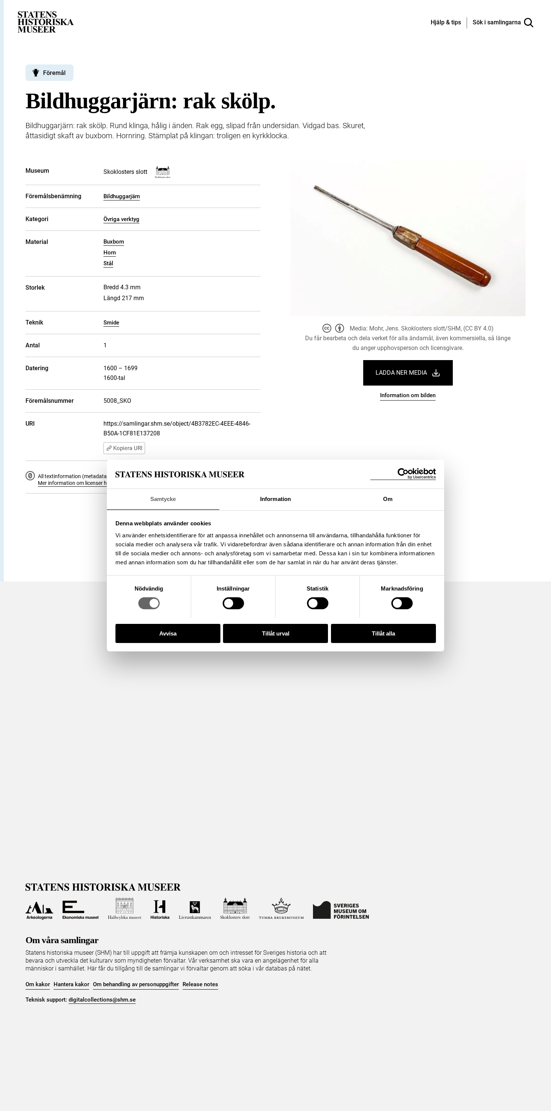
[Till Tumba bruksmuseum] (281, 908)
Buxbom (113, 241)
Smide (111, 322)
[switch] (233, 603)
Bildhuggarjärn (121, 196)
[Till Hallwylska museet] (124, 908)
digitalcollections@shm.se (102, 999)
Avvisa (168, 633)
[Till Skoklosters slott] (235, 908)
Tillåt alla (383, 633)
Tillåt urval (275, 633)
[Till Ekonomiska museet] (81, 908)
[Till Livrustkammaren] (195, 908)
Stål (108, 263)
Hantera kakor (71, 984)
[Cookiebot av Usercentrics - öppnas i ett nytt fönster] (403, 474)
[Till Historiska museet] (160, 908)
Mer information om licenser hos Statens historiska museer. (106, 483)
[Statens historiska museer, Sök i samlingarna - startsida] (46, 21)
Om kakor (37, 984)
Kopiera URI (127, 448)
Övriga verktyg (121, 219)
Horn (109, 252)
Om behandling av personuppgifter (136, 984)
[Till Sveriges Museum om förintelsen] (341, 908)
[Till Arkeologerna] (39, 908)
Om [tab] (387, 498)
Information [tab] (275, 498)
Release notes (200, 984)
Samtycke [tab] (163, 498)
